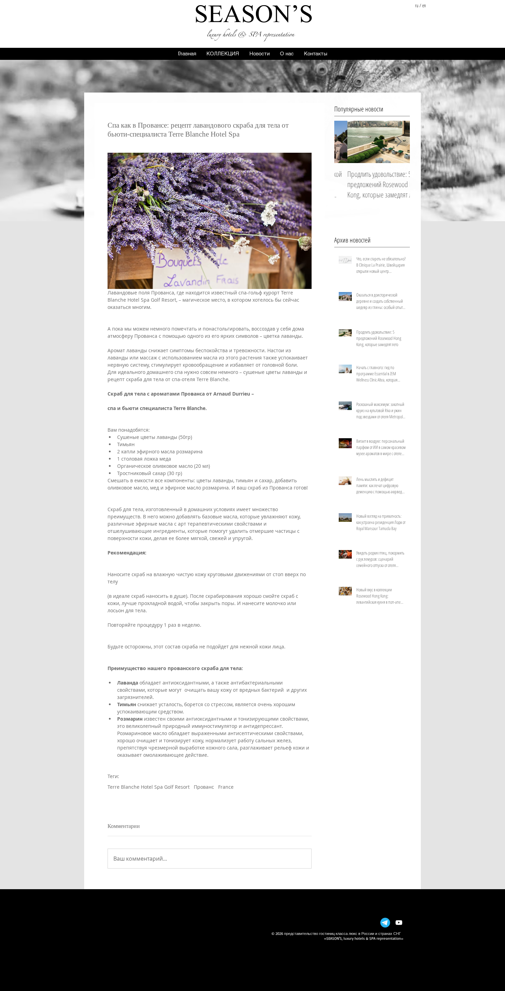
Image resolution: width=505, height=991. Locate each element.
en (424, 5)
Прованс (204, 787)
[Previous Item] (345, 142)
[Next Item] (399, 142)
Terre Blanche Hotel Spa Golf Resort (149, 787)
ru (416, 5)
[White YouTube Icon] (399, 922)
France (226, 787)
